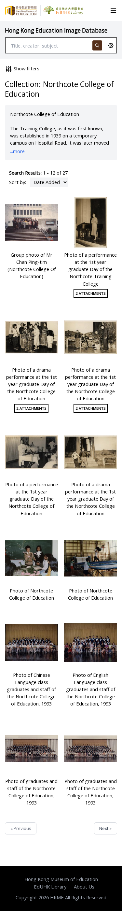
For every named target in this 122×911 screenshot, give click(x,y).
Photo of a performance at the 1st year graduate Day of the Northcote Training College (90, 269)
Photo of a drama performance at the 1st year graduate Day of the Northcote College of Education (31, 384)
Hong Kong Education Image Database (56, 30)
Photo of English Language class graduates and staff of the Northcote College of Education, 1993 (90, 689)
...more (17, 151)
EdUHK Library (50, 886)
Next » (105, 828)
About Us (84, 886)
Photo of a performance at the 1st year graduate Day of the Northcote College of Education (31, 499)
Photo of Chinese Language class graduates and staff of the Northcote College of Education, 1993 (31, 689)
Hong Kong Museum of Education (61, 879)
